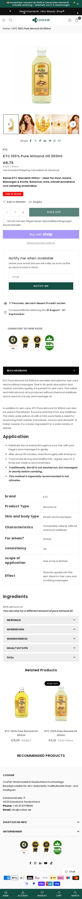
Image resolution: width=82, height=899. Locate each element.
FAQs (10, 657)
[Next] (73, 124)
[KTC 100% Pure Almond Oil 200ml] (61, 703)
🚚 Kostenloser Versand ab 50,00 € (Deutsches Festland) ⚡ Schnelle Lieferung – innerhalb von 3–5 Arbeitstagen (41, 3)
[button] (76, 20)
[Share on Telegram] (49, 141)
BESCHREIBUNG (17, 370)
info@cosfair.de (21, 810)
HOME (5, 895)
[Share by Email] (59, 141)
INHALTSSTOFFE (17, 648)
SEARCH (75, 895)
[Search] (10, 20)
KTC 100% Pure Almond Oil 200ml (60, 733)
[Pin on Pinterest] (40, 141)
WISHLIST (42, 895)
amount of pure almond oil (55, 611)
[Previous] (9, 124)
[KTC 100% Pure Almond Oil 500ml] (21, 703)
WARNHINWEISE (17, 639)
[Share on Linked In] (45, 141)
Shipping (24, 170)
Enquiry (37, 202)
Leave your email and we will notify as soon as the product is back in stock (39, 265)
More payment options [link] (41, 243)
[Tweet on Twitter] (35, 141)
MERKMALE (14, 620)
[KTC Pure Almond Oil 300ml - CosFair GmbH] (27, 124)
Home (6, 28)
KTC (5, 149)
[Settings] (69, 20)
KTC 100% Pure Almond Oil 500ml (21, 733)
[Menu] (3, 20)
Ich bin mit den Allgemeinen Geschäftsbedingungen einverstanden (37, 223)
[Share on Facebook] (30, 141)
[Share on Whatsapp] (54, 141)
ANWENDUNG (15, 629)
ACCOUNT (23, 895)
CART (59, 895)
